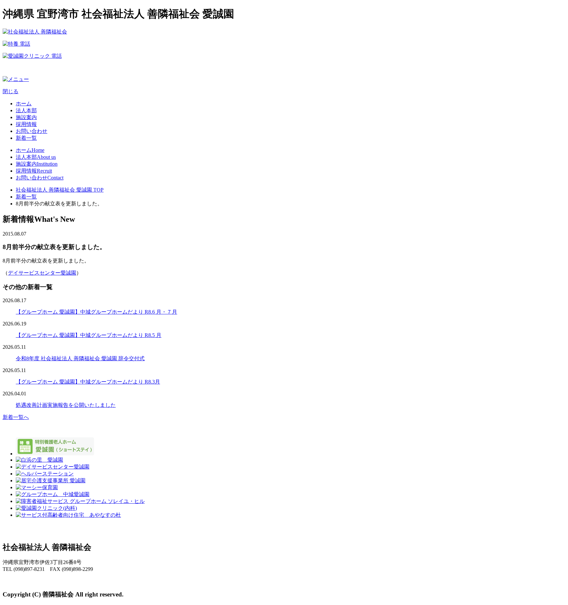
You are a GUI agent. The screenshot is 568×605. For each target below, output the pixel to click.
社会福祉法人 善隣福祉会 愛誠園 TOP (60, 190)
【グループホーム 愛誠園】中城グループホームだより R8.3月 (88, 382)
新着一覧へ (16, 417)
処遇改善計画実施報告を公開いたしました (66, 405)
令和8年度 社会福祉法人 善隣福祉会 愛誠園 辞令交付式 (80, 358)
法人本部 (26, 110)
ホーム (24, 103)
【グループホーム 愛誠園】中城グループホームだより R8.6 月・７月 (96, 312)
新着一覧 (26, 138)
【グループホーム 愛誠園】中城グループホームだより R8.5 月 (88, 335)
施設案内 (26, 117)
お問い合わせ (31, 131)
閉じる (10, 91)
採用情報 (26, 124)
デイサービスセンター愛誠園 (42, 273)
